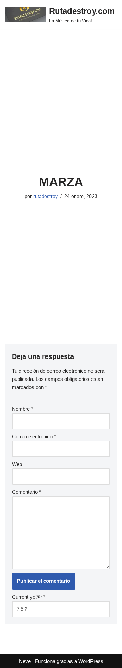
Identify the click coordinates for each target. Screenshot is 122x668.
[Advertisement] (61, 110)
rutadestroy (45, 196)
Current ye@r (28, 597)
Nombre (22, 409)
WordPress (90, 661)
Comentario (26, 492)
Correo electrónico (34, 436)
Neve (25, 661)
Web (17, 464)
